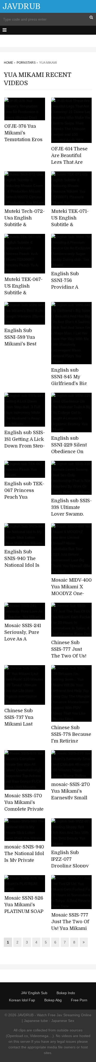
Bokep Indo (66, 993)
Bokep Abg (53, 1000)
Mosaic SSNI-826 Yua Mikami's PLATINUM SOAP (23, 904)
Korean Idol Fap (22, 1000)
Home (8, 63)
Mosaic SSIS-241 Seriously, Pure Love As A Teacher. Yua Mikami (22, 639)
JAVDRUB (21, 6)
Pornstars (26, 63)
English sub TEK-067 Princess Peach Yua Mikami (24, 493)
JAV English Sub (34, 993)
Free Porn (79, 1000)
